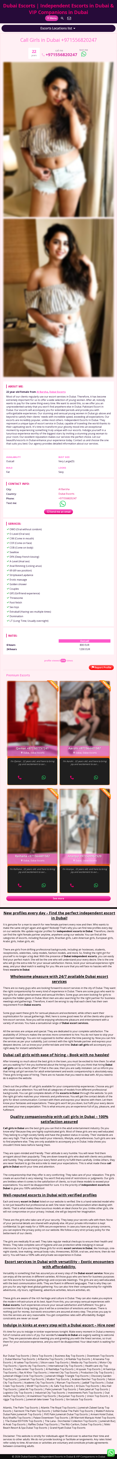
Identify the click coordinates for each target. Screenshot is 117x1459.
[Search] (62, 18)
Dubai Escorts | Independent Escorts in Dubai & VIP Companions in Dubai (58, 8)
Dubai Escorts (57, 392)
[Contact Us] (69, 18)
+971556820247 (61, 54)
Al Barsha (42, 392)
